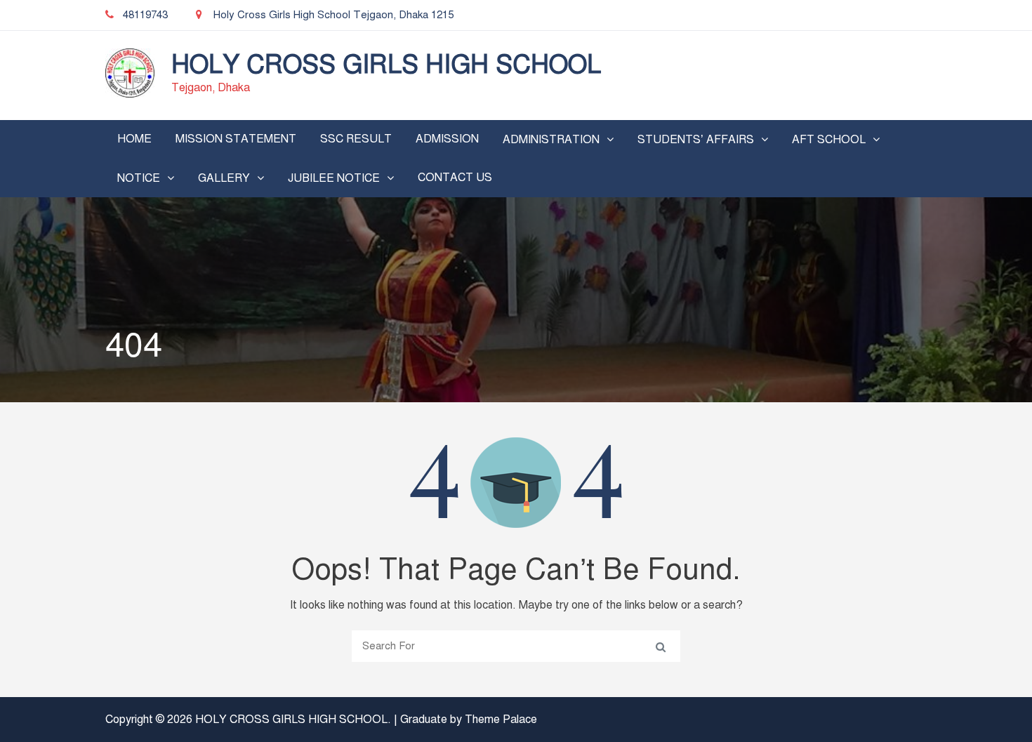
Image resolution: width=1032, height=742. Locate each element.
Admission (447, 139)
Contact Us (455, 178)
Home (134, 139)
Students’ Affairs (695, 140)
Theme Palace (501, 720)
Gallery (224, 178)
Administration (551, 140)
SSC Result (356, 139)
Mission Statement (236, 139)
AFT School (829, 140)
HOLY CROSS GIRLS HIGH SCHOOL (386, 64)
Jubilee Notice (334, 178)
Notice (138, 178)
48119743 (145, 14)
